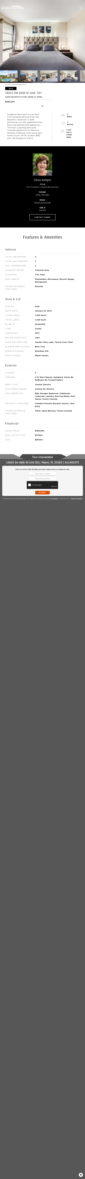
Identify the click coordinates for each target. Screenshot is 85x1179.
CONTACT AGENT (42, 217)
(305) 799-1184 (42, 195)
